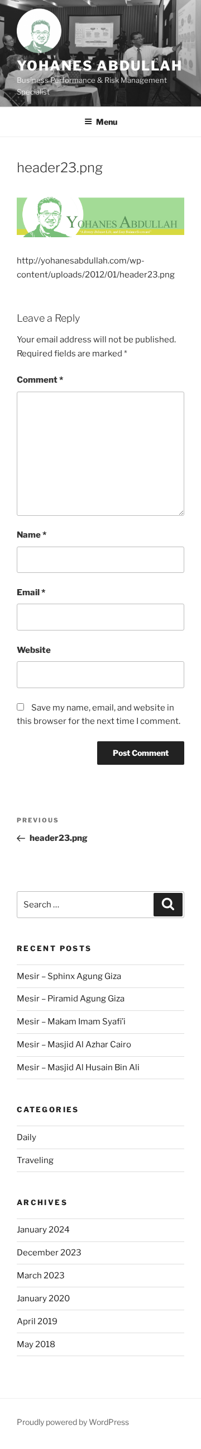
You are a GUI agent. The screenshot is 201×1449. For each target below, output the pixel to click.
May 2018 (36, 1344)
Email (31, 592)
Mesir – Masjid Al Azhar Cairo (74, 1044)
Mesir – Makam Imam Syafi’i (71, 1022)
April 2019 (37, 1321)
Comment (40, 380)
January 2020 (43, 1298)
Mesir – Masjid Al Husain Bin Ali (78, 1067)
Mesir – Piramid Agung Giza (71, 999)
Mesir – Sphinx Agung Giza (69, 976)
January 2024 (43, 1230)
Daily (26, 1137)
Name (31, 535)
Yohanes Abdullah (100, 66)
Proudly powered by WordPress (73, 1422)
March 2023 (41, 1276)
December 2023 (49, 1253)
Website (34, 650)
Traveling (35, 1160)
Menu (106, 121)
